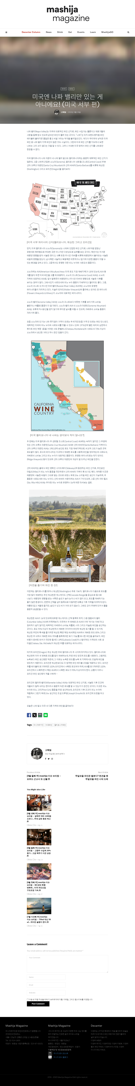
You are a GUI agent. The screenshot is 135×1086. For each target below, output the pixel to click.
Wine (71, 89)
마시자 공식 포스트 (61, 1053)
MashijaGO (107, 32)
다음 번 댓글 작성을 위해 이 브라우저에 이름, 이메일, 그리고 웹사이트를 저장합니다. (61, 999)
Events (81, 32)
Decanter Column (31, 32)
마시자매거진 (38, 725)
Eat (70, 32)
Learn (93, 32)
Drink (60, 32)
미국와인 (48, 725)
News (49, 32)
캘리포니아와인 (60, 725)
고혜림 (63, 112)
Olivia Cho (31, 825)
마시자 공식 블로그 (61, 1057)
